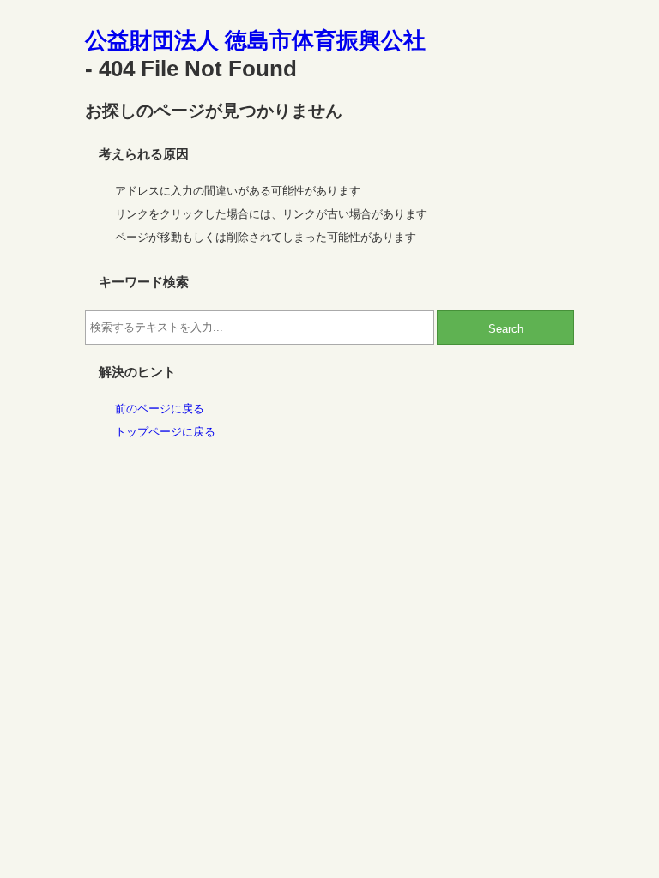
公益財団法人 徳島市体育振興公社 (255, 40)
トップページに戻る (165, 431)
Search (505, 328)
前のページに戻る (159, 408)
